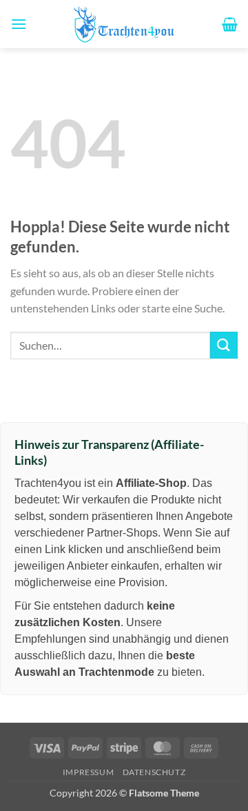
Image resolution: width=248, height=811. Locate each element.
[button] (18, 24)
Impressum (88, 772)
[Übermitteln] (224, 345)
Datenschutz (154, 772)
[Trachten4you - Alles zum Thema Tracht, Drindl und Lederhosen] (124, 24)
